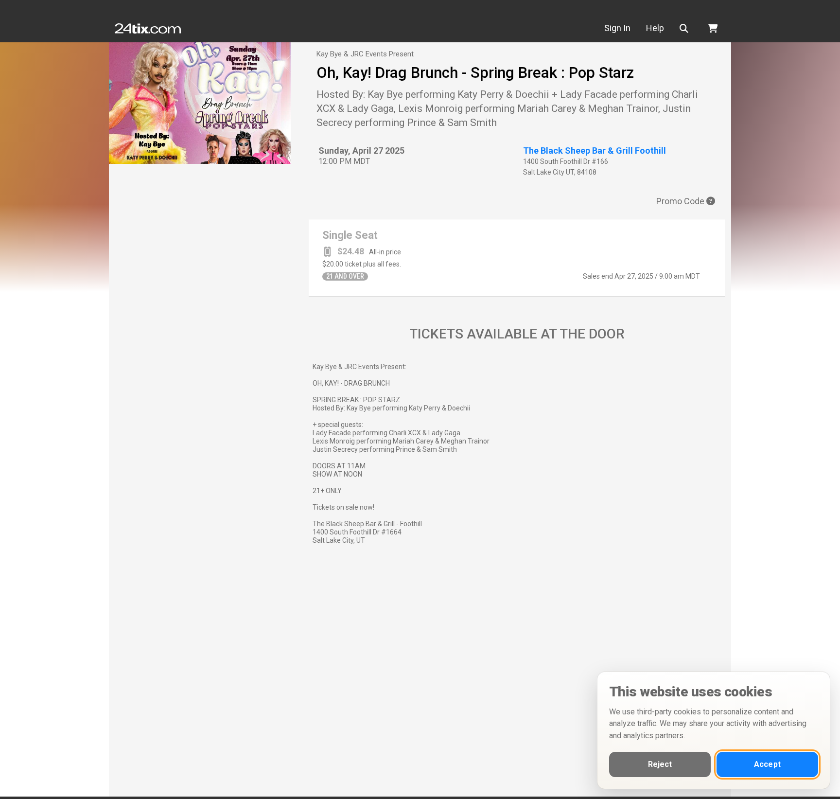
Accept (767, 764)
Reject (660, 764)
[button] (686, 28)
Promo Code (681, 201)
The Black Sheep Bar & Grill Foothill (594, 150)
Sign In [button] (617, 28)
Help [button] (655, 28)
